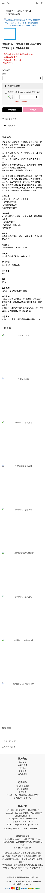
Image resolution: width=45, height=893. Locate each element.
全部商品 (9, 11)
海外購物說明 (22, 789)
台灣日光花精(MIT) (24, 11)
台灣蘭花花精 (14, 13)
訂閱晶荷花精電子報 (22, 797)
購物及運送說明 (22, 786)
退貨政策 (22, 792)
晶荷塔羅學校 (33, 795)
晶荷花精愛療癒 (21, 795)
